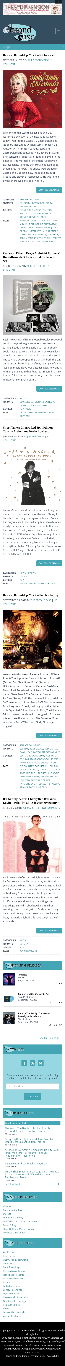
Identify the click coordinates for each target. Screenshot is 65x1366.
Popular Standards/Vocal (34, 759)
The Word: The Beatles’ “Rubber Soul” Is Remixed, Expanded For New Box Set (27, 1130)
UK (55, 983)
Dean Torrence (41, 220)
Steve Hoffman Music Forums (18, 1228)
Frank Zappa (43, 227)
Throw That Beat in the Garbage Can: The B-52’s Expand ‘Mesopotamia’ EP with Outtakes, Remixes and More (32, 1174)
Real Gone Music (11, 1304)
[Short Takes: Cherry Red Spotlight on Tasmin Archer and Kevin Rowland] (32, 475)
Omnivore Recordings (14, 1301)
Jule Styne (53, 773)
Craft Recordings (11, 1267)
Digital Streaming (30, 405)
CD (21, 203)
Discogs (7, 1213)
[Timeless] (9, 979)
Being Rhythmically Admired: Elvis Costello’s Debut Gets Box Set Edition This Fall (30, 1140)
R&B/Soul (56, 759)
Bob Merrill (42, 766)
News (23, 398)
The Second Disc (38, 60)
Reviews (31, 572)
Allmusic (7, 1206)
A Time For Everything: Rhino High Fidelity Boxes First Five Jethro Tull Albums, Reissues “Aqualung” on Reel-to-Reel (32, 1152)
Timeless (22, 974)
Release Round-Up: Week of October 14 (28, 55)
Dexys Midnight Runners (34, 412)
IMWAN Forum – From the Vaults (20, 1221)
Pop (39, 213)
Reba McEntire (28, 238)
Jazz (48, 755)
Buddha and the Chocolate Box (33, 994)
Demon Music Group (14, 1270)
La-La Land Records (13, 1285)
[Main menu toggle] (58, 31)
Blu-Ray (24, 748)
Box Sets (24, 401)
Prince (46, 780)
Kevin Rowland (38, 231)
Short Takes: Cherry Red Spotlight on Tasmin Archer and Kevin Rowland (28, 429)
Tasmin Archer (46, 583)
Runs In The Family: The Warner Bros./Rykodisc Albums (34, 1015)
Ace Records (9, 1252)
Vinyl (36, 206)
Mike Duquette (36, 266)
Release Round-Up (30, 199)
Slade (42, 783)
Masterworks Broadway (15, 1297)
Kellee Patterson (29, 776)
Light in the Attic (11, 1293)
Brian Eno (25, 220)
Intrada (6, 1282)
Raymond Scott (29, 783)
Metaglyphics (32, 1334)
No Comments (51, 808)
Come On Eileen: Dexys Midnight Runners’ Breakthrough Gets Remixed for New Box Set (31, 257)
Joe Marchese (35, 436)
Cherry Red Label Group (15, 1259)
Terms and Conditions (17, 1355)
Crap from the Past (13, 1210)
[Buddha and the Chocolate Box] (9, 998)
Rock (43, 217)
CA (60, 983)
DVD (46, 748)
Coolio (34, 769)
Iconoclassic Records (13, 1274)
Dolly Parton (50, 224)
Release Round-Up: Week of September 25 (30, 595)
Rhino (6, 1308)
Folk (49, 210)
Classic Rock (27, 210)
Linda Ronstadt (37, 234)
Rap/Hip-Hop (26, 762)
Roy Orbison (27, 241)
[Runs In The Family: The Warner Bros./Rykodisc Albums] (9, 1017)
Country (40, 210)
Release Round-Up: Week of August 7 (26, 1163)
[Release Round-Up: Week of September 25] (32, 639)
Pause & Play (9, 1225)
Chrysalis (7, 1263)
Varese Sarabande (12, 1316)
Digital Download (34, 203)
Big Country (27, 766)
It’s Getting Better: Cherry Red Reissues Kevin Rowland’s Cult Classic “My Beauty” (31, 801)
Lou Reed (25, 780)
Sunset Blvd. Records (14, 1312)
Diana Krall (46, 769)
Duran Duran (27, 227)
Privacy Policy (38, 1355)
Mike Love (52, 234)
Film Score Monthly (13, 1217)
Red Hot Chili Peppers (49, 238)
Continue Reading (49, 189)
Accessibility (53, 1355)
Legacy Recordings (12, 1289)
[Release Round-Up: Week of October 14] (32, 98)
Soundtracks (48, 762)
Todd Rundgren (44, 241)
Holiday (24, 213)
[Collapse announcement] (58, 2)
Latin (33, 213)
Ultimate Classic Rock (14, 1232)
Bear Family (9, 1255)
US (50, 983)
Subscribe (33, 1096)
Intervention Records (14, 1278)
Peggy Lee (36, 780)
